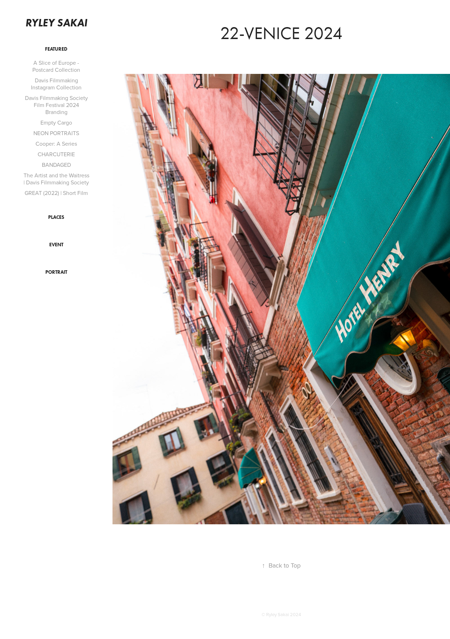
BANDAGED (56, 165)
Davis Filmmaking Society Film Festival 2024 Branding (56, 105)
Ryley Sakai (56, 22)
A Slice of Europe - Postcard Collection (56, 66)
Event (56, 245)
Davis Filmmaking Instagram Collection (56, 83)
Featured (56, 49)
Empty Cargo (56, 122)
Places (56, 217)
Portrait (56, 272)
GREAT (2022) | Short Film (56, 193)
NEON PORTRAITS (56, 133)
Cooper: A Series (56, 143)
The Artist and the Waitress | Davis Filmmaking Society (56, 178)
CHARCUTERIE (56, 154)
